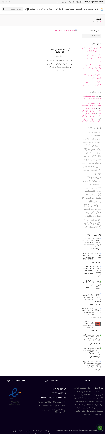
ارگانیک (90, 139)
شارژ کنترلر (96, 184)
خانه (100, 22)
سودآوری (95, 181)
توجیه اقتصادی (90, 160)
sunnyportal (97, 135)
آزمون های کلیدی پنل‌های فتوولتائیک (60, 51)
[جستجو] (4, 9)
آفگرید (91, 135)
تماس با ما (27, 431)
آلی (87, 135)
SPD (99, 132)
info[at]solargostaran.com (51, 397)
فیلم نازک (94, 195)
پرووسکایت (88, 220)
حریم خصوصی (17, 431)
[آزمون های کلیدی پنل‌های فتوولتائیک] (60, 37)
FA (9, 2)
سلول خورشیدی (92, 175)
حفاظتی (88, 163)
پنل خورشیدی (92, 225)
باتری (95, 142)
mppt (90, 132)
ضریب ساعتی (94, 188)
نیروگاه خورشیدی (92, 203)
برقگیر (90, 156)
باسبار (99, 153)
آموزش (97, 139)
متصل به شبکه (91, 198)
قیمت (88, 195)
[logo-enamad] (15, 396)
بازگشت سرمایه (92, 149)
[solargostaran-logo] (101, 9)
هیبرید (95, 220)
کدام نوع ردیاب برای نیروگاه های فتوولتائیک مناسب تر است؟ (91, 98)
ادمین (99, 103)
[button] (60, 2)
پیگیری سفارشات (38, 431)
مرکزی (99, 202)
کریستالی (90, 227)
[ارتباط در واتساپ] (99, 428)
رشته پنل (92, 170)
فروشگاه (47, 431)
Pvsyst (94, 132)
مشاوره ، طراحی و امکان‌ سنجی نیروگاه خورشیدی (91, 104)
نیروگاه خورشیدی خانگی (92, 211)
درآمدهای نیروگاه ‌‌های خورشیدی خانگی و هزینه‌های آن (92, 58)
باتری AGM (88, 142)
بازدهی (92, 146)
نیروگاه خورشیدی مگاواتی (93, 216)
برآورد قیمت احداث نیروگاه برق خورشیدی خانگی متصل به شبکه (92, 68)
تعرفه (96, 160)
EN (6, 2)
